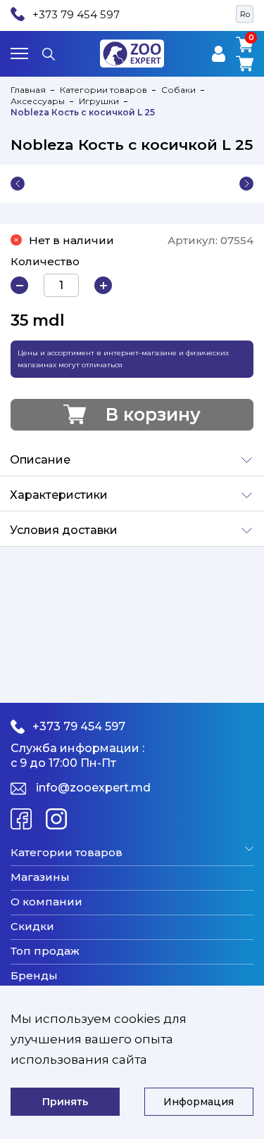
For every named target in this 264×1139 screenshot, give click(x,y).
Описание (40, 459)
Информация (198, 1101)
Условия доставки (64, 530)
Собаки (178, 89)
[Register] (218, 53)
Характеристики (59, 495)
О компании (46, 902)
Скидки (32, 926)
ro (245, 14)
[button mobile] (19, 53)
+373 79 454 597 (76, 14)
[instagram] (56, 818)
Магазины (40, 877)
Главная (28, 89)
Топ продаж (45, 951)
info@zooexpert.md (93, 787)
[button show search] (48, 53)
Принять (65, 1101)
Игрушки (99, 101)
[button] (18, 184)
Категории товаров (103, 89)
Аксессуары (38, 101)
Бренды (34, 975)
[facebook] (21, 818)
